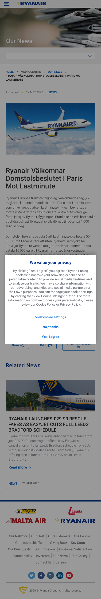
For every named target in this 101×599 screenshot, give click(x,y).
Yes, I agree (50, 337)
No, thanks (50, 327)
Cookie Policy (45, 304)
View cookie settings (50, 317)
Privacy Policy (70, 304)
